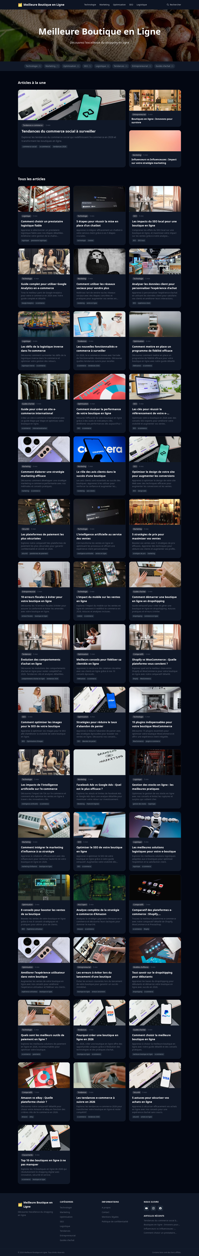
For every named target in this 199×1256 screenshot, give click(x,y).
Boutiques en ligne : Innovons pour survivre (161, 1224)
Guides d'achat (164, 66)
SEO (131, 4)
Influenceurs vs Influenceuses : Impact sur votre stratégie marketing (162, 1228)
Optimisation (119, 4)
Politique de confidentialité (115, 1221)
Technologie (90, 4)
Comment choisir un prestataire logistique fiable (159, 1232)
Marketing (105, 4)
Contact (105, 1212)
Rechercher (175, 4)
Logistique (142, 4)
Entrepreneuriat (141, 66)
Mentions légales (110, 1216)
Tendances (120, 66)
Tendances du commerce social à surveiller (160, 1220)
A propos (106, 1207)
